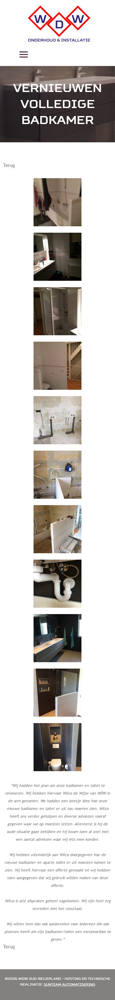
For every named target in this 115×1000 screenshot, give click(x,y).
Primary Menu (23, 54)
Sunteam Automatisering (69, 984)
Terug (9, 165)
